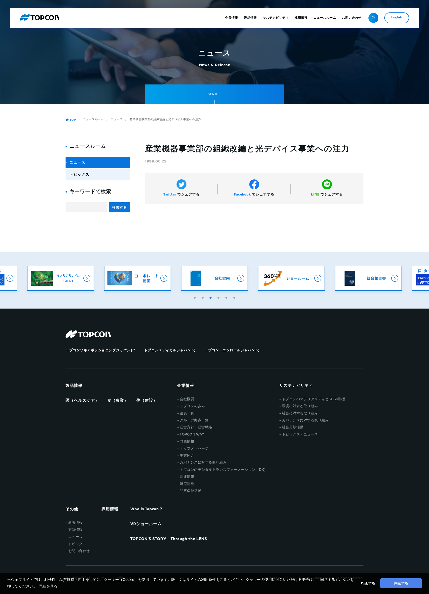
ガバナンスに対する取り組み (203, 463)
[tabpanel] (214, 278)
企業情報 (185, 386)
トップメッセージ (194, 449)
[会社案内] (214, 278)
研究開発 (187, 484)
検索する (119, 207)
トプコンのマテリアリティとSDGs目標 (313, 399)
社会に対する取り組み (300, 413)
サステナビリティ (296, 386)
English (396, 17)
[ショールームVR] (291, 278)
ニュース (117, 119)
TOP (73, 120)
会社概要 (187, 399)
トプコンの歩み (192, 406)
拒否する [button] (368, 583)
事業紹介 (187, 456)
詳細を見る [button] (48, 586)
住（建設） (146, 401)
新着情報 (75, 523)
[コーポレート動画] (137, 278)
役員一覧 (187, 413)
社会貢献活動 (293, 427)
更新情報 (75, 530)
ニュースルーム (93, 119)
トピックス (79, 175)
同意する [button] (401, 583)
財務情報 (187, 441)
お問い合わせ (79, 551)
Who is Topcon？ (146, 509)
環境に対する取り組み (300, 406)
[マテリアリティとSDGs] (60, 278)
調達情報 (187, 477)
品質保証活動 (190, 491)
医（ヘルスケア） (82, 401)
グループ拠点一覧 (194, 420)
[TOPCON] (40, 18)
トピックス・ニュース (300, 434)
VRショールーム (146, 524)
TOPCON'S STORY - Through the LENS (168, 539)
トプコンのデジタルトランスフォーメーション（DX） (224, 470)
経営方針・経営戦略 (196, 427)
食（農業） (117, 401)
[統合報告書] (368, 278)
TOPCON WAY (192, 434)
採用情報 (110, 509)
